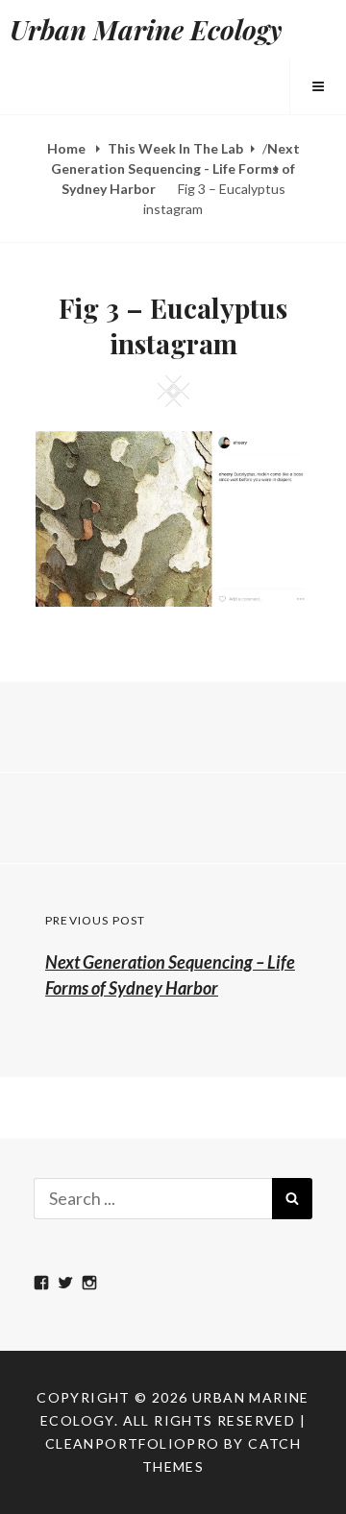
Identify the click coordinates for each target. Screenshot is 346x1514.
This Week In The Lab (175, 148)
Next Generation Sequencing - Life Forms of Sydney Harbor (175, 168)
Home (67, 148)
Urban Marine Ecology (146, 29)
